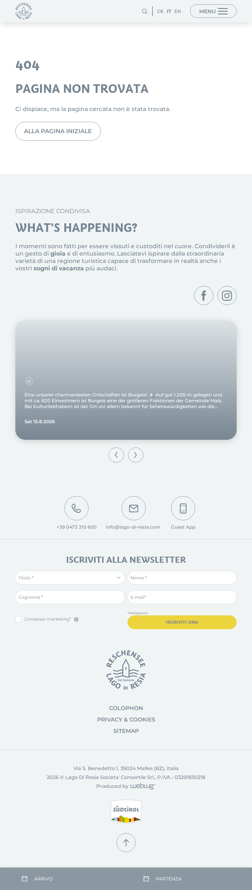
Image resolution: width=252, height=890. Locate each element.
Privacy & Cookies (126, 719)
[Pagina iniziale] (23, 11)
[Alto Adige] (126, 812)
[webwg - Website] (142, 786)
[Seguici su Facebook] (203, 295)
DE (160, 11)
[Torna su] (126, 842)
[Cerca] (145, 11)
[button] (116, 455)
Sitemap (126, 731)
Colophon (126, 708)
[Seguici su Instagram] (227, 295)
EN (177, 11)
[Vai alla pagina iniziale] (126, 669)
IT (169, 11)
